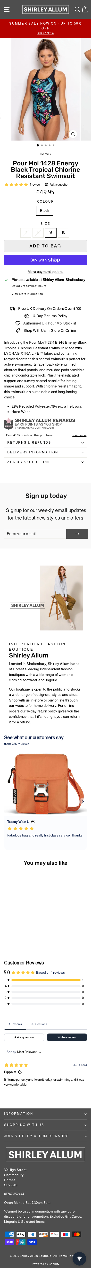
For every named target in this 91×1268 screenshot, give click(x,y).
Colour (45, 201)
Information (18, 1113)
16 (50, 233)
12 (25, 233)
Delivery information (32, 452)
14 (38, 233)
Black (44, 210)
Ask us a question (28, 462)
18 (63, 233)
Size (45, 223)
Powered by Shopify (45, 1264)
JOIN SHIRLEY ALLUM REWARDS (36, 1136)
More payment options (46, 272)
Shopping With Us (24, 1125)
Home (44, 154)
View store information (27, 294)
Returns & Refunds (29, 442)
